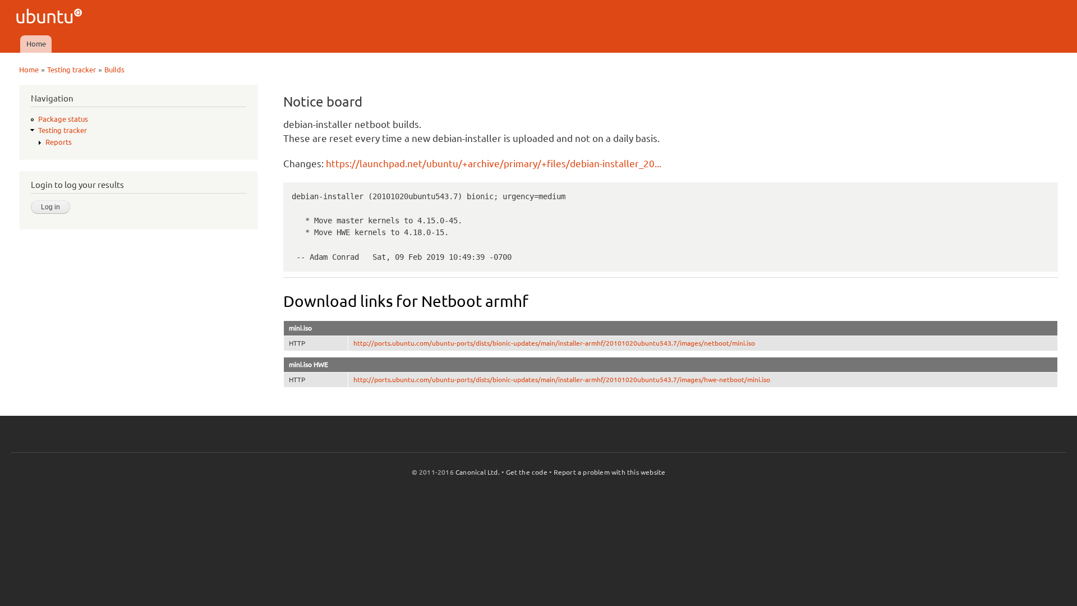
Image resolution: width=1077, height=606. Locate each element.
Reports (58, 142)
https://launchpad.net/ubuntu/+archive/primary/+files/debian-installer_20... (493, 163)
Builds (114, 70)
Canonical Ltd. (477, 472)
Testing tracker (71, 70)
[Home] (51, 17)
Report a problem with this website (610, 472)
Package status (63, 119)
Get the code (526, 472)
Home (36, 44)
